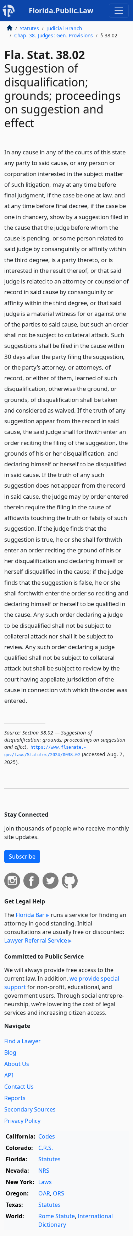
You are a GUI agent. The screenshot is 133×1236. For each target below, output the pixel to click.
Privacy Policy (22, 1121)
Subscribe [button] (22, 856)
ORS (58, 1193)
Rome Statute (56, 1216)
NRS (43, 1170)
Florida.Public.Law (61, 10)
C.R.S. (45, 1148)
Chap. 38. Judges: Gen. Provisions (53, 35)
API (8, 1075)
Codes (46, 1136)
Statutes (29, 28)
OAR (44, 1193)
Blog (10, 1052)
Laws (45, 1182)
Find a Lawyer (22, 1041)
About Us (16, 1064)
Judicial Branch (64, 28)
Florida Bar (30, 915)
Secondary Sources (30, 1109)
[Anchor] (31, 700)
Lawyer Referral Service (35, 940)
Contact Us (19, 1087)
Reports (15, 1098)
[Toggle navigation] (119, 11)
